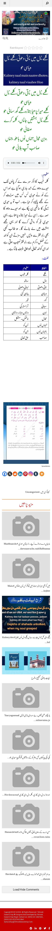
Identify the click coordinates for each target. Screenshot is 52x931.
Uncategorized (32, 492)
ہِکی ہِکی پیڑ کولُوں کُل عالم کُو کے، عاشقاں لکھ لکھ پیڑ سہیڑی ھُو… (28, 757)
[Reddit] (15, 472)
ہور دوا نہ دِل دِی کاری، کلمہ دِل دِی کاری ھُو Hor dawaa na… (26, 795)
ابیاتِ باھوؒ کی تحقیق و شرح (40, 678)
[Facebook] (4, 472)
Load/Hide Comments (26, 889)
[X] (9, 472)
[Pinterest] (25, 472)
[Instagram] (30, 472)
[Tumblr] (35, 472)
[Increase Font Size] (7, 38)
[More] (41, 472)
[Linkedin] (20, 472)
